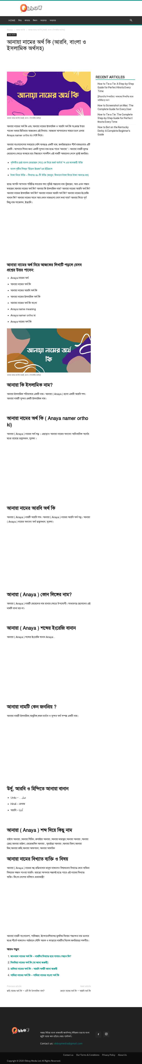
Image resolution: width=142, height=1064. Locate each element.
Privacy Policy (108, 1054)
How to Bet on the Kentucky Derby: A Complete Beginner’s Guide (114, 131)
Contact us (68, 1054)
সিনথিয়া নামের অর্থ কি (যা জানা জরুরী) (29, 962)
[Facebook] (98, 1034)
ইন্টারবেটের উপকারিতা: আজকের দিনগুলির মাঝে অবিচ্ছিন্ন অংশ (115, 98)
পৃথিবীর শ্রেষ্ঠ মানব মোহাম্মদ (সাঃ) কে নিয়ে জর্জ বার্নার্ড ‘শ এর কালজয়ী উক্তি (47, 162)
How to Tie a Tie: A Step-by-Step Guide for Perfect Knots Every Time (116, 87)
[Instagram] (106, 1034)
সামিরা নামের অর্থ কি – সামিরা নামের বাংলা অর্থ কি (35, 975)
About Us (122, 1054)
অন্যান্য (53, 20)
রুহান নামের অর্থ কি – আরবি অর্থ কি (75, 990)
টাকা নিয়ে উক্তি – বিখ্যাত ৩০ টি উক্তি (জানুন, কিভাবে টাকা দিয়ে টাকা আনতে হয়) (50, 175)
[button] (131, 20)
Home (10, 29)
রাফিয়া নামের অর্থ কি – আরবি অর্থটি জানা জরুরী (34, 968)
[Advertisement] (49, 233)
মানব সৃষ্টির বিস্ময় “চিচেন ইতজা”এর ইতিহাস (31, 168)
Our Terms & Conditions (87, 1054)
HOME (11, 20)
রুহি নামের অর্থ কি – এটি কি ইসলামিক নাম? (26, 990)
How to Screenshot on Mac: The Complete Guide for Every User (115, 107)
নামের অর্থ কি (20, 29)
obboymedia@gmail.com (68, 1043)
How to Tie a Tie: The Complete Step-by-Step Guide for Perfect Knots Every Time (115, 118)
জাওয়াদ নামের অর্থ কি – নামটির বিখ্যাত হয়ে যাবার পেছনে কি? (41, 956)
